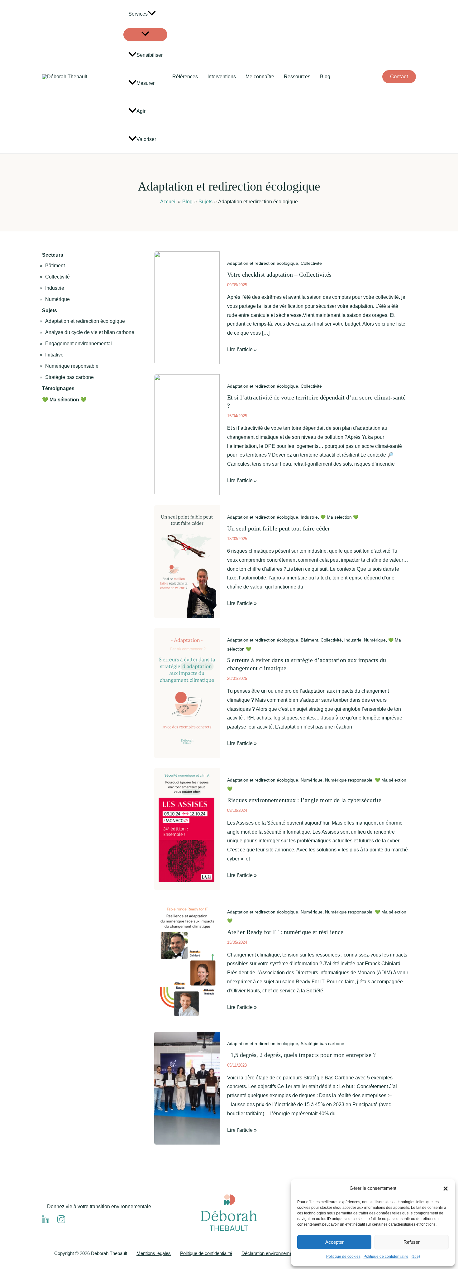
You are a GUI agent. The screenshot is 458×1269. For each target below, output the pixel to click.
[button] (445, 1188)
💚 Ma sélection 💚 (64, 399)
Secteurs (52, 255)
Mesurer (145, 83)
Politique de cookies (343, 1256)
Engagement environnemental (78, 343)
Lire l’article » (242, 350)
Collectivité (57, 276)
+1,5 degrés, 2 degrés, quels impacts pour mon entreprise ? (301, 1054)
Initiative (54, 354)
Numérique (57, 299)
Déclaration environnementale (271, 1253)
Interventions (222, 76)
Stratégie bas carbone (69, 377)
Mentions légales (153, 1253)
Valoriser (146, 139)
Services (138, 14)
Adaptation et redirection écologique (85, 321)
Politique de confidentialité (386, 1256)
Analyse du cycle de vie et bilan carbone (89, 332)
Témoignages (58, 388)
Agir (141, 111)
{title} (416, 1256)
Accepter (334, 1242)
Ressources (297, 76)
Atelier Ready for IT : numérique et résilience (285, 931)
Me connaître (260, 76)
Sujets (49, 310)
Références (185, 76)
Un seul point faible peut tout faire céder (278, 528)
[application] (152, 14)
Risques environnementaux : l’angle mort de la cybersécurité (304, 800)
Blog (325, 76)
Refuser (411, 1242)
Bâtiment (55, 265)
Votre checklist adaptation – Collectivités (279, 274)
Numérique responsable (71, 366)
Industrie (54, 288)
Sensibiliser (149, 55)
